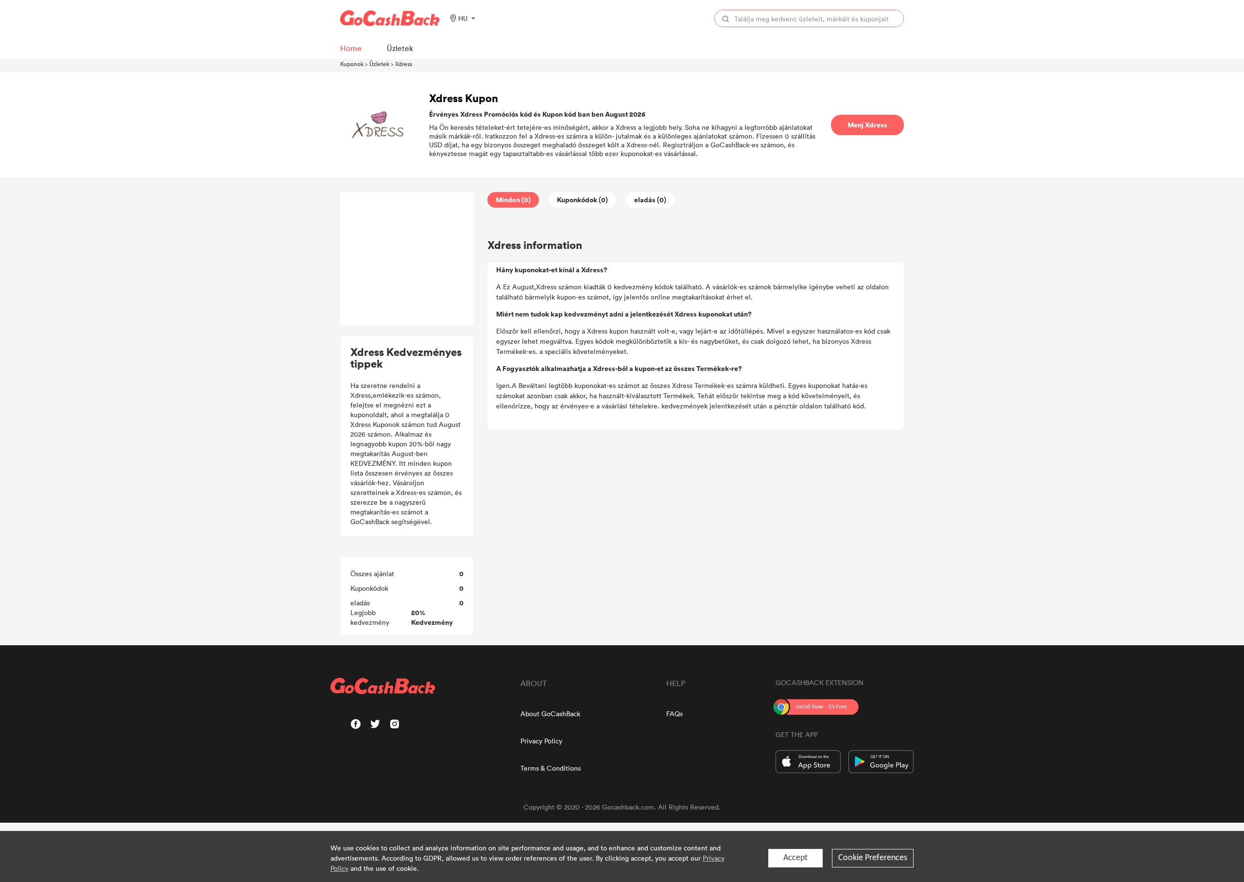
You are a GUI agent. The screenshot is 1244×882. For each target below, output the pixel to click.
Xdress (403, 63)
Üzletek (379, 63)
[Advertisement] (407, 259)
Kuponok (351, 63)
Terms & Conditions (550, 768)
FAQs (674, 713)
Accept (795, 858)
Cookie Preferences (872, 858)
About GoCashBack (550, 713)
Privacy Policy (541, 740)
